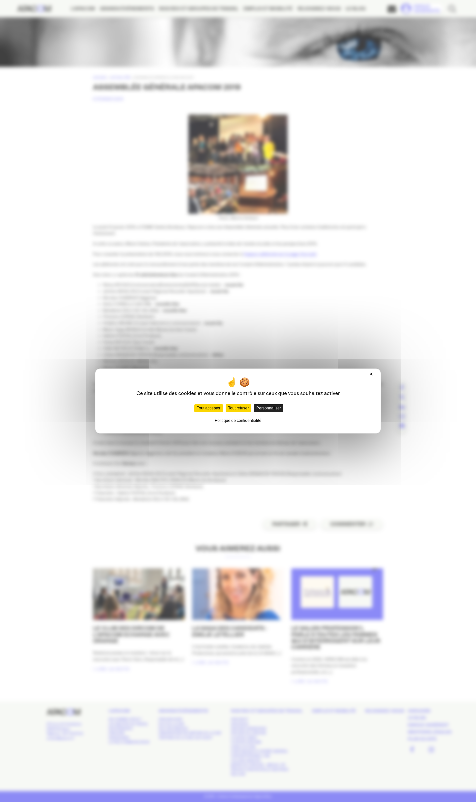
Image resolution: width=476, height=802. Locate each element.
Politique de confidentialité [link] (238, 420)
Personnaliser (268, 408)
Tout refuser (238, 408)
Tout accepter (208, 408)
